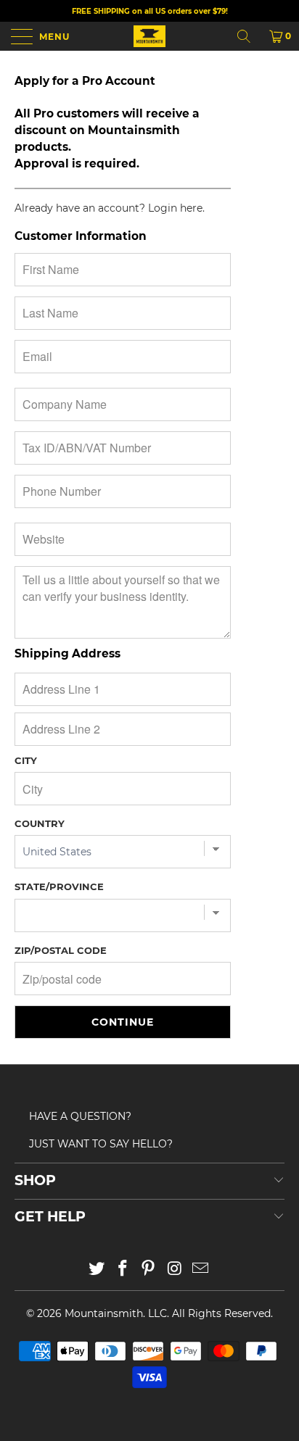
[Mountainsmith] (149, 36)
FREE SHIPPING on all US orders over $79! (150, 11)
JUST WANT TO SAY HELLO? (101, 1143)
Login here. (176, 208)
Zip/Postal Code (61, 950)
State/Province (59, 886)
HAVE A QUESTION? (80, 1116)
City (26, 760)
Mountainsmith (104, 1313)
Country (40, 823)
